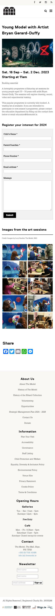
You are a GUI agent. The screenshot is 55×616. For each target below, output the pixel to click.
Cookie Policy (27, 487)
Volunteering (27, 401)
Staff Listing (27, 454)
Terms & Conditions (27, 493)
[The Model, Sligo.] (9, 11)
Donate (27, 423)
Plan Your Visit (27, 437)
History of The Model (27, 390)
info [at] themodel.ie (27, 556)
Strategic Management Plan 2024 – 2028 (27, 412)
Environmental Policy (27, 470)
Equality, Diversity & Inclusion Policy (27, 465)
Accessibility (27, 443)
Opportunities (27, 407)
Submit (9, 215)
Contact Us (27, 418)
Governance (27, 448)
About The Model (27, 384)
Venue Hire (27, 476)
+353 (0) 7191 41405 (27, 553)
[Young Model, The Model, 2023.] (14, 252)
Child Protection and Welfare (27, 459)
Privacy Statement (27, 482)
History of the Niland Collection (27, 396)
